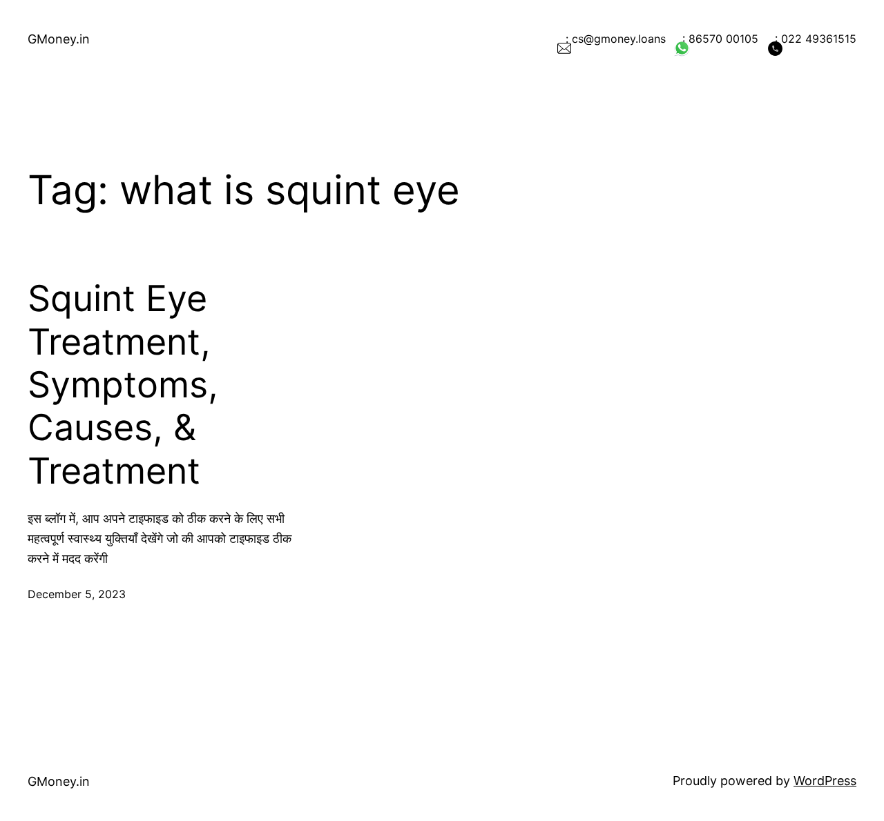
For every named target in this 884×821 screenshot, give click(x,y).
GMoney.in (59, 39)
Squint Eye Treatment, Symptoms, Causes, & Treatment (123, 385)
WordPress (825, 780)
